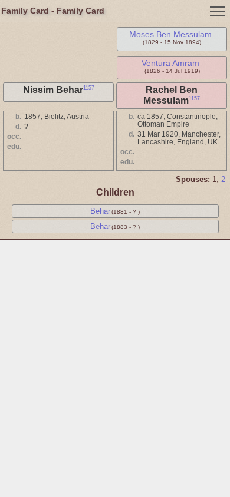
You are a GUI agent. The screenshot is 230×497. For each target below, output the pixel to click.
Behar (100, 211)
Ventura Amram (170, 63)
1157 (88, 88)
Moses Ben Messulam (170, 34)
